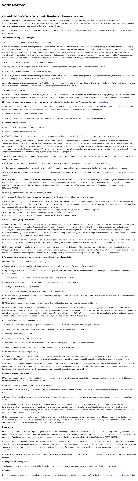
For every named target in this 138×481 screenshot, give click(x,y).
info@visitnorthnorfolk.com (118, 475)
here (106, 102)
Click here (43, 227)
